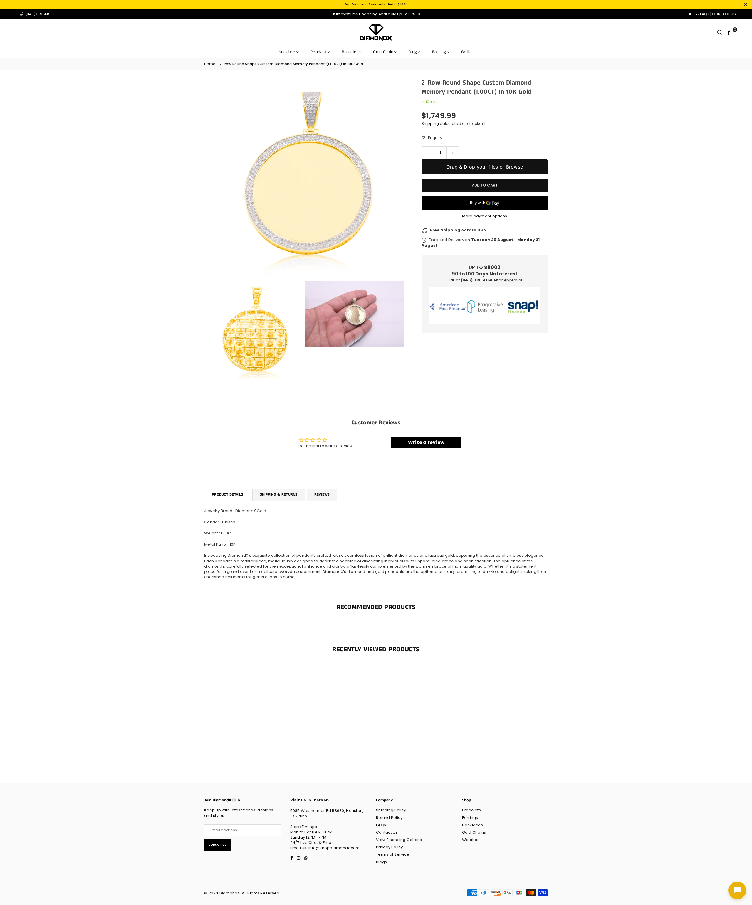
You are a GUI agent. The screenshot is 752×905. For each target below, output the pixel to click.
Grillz (466, 52)
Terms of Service (392, 854)
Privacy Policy (389, 847)
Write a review (426, 442)
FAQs (381, 825)
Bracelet (350, 52)
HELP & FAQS (698, 13)
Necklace (287, 52)
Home (209, 64)
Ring (412, 52)
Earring (439, 52)
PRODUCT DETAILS (227, 494)
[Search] (720, 32)
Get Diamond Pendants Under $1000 (375, 4)
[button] (730, 32)
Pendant (318, 52)
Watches (471, 839)
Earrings (470, 817)
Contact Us (387, 832)
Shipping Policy (391, 810)
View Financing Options (399, 839)
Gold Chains (474, 832)
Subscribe (217, 844)
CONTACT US (724, 13)
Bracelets (471, 810)
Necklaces (472, 825)
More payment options (484, 216)
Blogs (381, 862)
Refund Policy (389, 817)
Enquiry (434, 137)
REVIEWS (322, 494)
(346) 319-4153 (38, 13)
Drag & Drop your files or (484, 167)
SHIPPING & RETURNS (279, 494)
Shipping (430, 123)
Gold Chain (383, 52)
